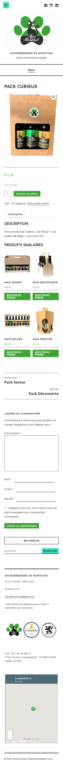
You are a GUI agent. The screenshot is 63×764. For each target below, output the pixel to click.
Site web (8, 498)
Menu (31, 70)
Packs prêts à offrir (38, 203)
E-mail (8, 489)
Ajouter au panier (27, 193)
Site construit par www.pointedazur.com (30, 758)
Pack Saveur (15, 380)
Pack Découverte (44, 392)
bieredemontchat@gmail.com (19, 596)
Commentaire (12, 433)
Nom (7, 479)
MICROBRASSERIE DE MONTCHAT (31, 53)
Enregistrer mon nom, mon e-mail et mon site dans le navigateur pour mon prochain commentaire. (30, 512)
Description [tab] (16, 214)
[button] (53, 97)
